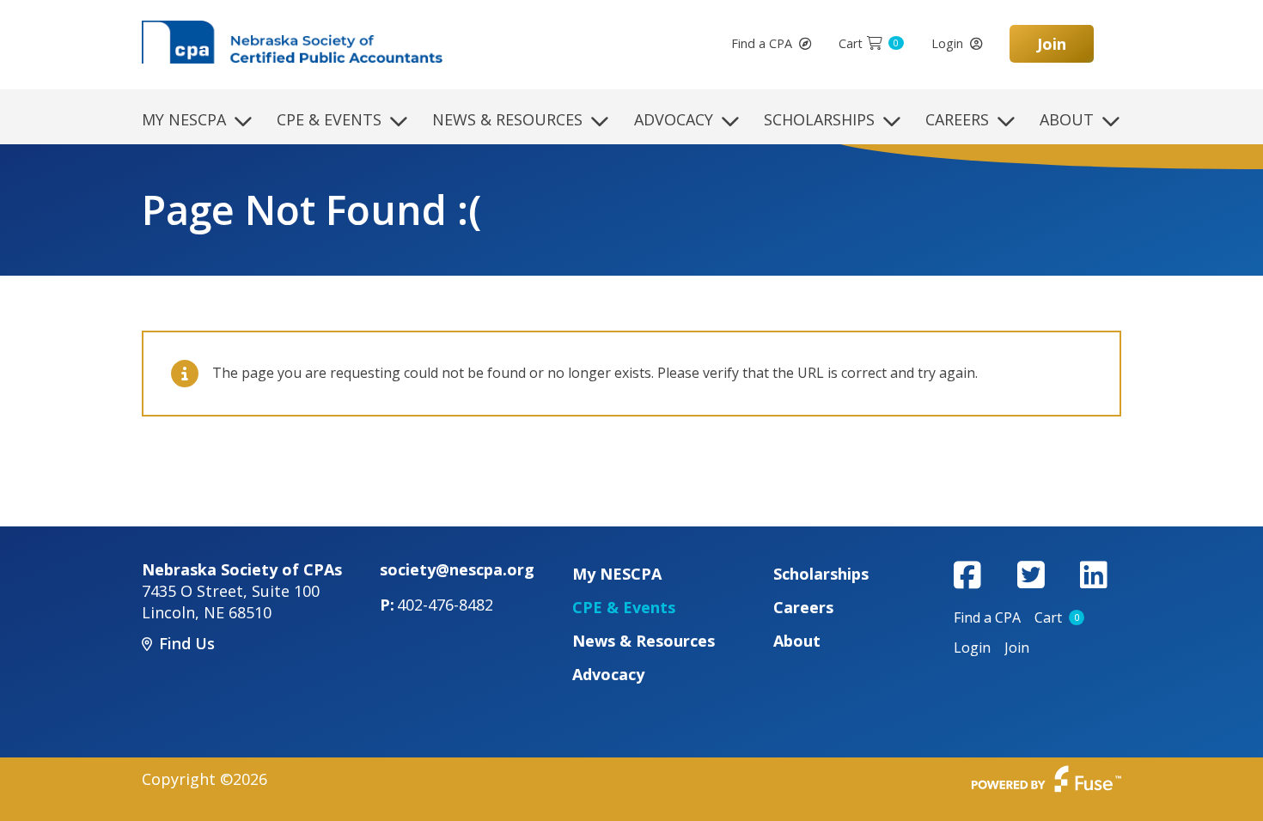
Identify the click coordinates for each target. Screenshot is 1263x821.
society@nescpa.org (457, 569)
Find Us (187, 643)
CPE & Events (329, 119)
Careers (957, 119)
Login (947, 43)
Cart (869, 43)
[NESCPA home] (292, 40)
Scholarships (819, 119)
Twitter (1031, 574)
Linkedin (1093, 574)
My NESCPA (184, 119)
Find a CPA (761, 43)
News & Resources (507, 119)
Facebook (967, 574)
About (1067, 119)
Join (1051, 43)
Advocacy (673, 119)
